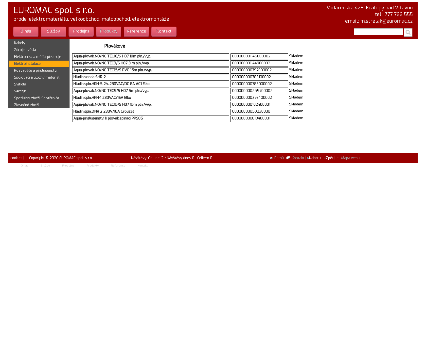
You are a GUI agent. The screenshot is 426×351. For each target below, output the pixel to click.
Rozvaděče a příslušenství (35, 70)
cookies (15, 158)
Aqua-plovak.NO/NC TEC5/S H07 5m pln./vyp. (111, 90)
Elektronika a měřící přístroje (37, 56)
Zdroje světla (25, 49)
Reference (136, 31)
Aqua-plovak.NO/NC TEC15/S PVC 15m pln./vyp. (112, 69)
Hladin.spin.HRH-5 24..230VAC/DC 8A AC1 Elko (111, 83)
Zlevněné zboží (26, 104)
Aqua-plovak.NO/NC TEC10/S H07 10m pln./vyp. (112, 56)
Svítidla (20, 84)
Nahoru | (316, 158)
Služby (53, 31)
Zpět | (331, 158)
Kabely (19, 42)
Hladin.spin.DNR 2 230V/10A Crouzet (103, 111)
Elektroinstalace (27, 63)
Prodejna (81, 31)
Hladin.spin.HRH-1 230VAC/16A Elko (102, 97)
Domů (279, 158)
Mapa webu (350, 158)
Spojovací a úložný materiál (36, 77)
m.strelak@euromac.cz (386, 21)
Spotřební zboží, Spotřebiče (36, 98)
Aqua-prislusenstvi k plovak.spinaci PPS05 (108, 118)
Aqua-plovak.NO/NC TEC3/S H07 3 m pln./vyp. (111, 63)
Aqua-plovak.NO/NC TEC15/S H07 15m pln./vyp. (112, 104)
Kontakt (163, 31)
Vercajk (20, 91)
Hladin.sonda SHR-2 (89, 76)
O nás (25, 31)
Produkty (108, 31)
